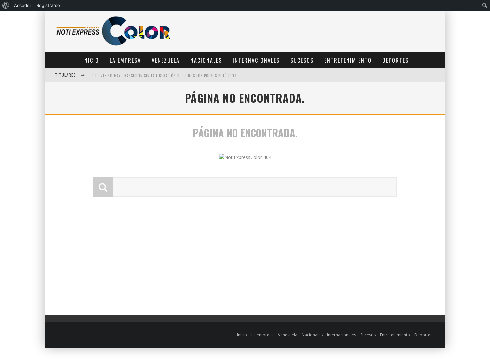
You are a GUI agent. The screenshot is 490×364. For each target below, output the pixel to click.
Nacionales (206, 60)
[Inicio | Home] (113, 45)
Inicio (90, 60)
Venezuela (166, 60)
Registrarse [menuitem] (48, 5)
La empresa (125, 60)
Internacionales (256, 60)
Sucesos (302, 60)
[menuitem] (6, 5)
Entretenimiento (348, 60)
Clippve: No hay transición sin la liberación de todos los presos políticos (164, 75)
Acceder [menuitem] (22, 5)
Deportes (395, 60)
